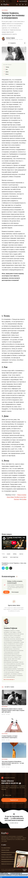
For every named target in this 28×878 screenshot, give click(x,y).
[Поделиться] (24, 43)
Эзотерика (5, 10)
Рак (7, 69)
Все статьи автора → (9, 679)
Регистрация (15, 592)
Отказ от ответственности (7, 856)
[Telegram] (3, 568)
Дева (7, 71)
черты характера (14, 557)
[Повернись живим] (25, 870)
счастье (21, 553)
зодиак (8, 553)
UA (1, 1)
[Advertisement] (14, 297)
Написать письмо (5, 850)
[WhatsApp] (6, 568)
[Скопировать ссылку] (10, 568)
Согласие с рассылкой (6, 854)
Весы (7, 74)
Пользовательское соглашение (8, 852)
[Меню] (1, 4)
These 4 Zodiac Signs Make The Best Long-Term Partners (16, 497)
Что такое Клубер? (5, 847)
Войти (6, 592)
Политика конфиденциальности (8, 859)
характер (5, 557)
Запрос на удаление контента (8, 863)
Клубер (24, 499)
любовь (15, 553)
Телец (7, 67)
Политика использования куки (8, 861)
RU (4, 1)
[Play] (17, 1)
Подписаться (14, 800)
